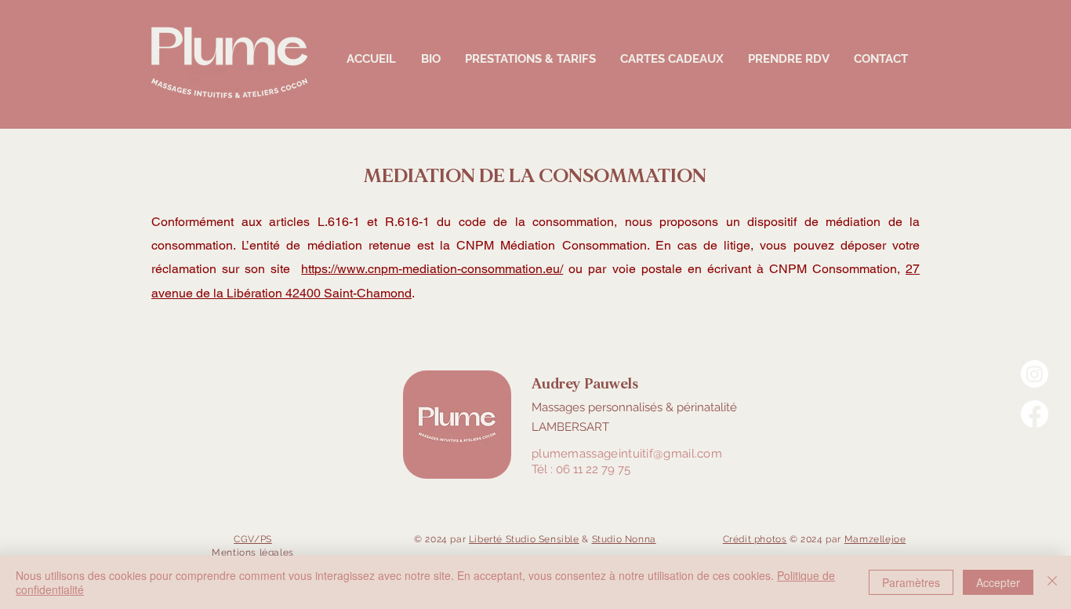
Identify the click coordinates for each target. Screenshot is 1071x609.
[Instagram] (1034, 374)
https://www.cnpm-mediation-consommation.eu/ (432, 268)
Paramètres (911, 582)
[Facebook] (1034, 414)
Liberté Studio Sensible (524, 539)
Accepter (998, 582)
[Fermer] (1052, 582)
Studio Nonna (624, 539)
